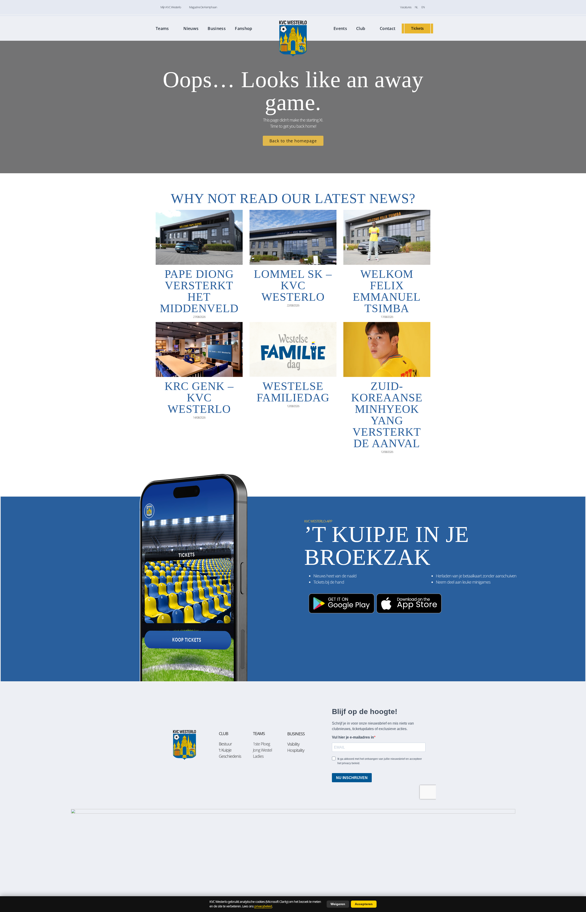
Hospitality (295, 750)
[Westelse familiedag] (293, 349)
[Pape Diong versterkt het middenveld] (199, 237)
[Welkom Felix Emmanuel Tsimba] (386, 237)
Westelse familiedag (293, 392)
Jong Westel (262, 750)
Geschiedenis (230, 756)
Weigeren (338, 904)
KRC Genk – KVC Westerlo (199, 397)
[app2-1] (374, 591)
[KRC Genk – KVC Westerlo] (199, 349)
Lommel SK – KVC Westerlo (293, 285)
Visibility (293, 744)
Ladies (258, 756)
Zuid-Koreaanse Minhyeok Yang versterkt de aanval (387, 415)
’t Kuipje (225, 750)
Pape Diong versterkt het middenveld (199, 291)
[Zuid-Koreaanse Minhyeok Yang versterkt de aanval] (386, 349)
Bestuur (225, 744)
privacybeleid (263, 906)
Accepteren (364, 904)
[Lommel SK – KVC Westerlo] (293, 237)
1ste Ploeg (261, 744)
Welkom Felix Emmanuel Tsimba (387, 291)
